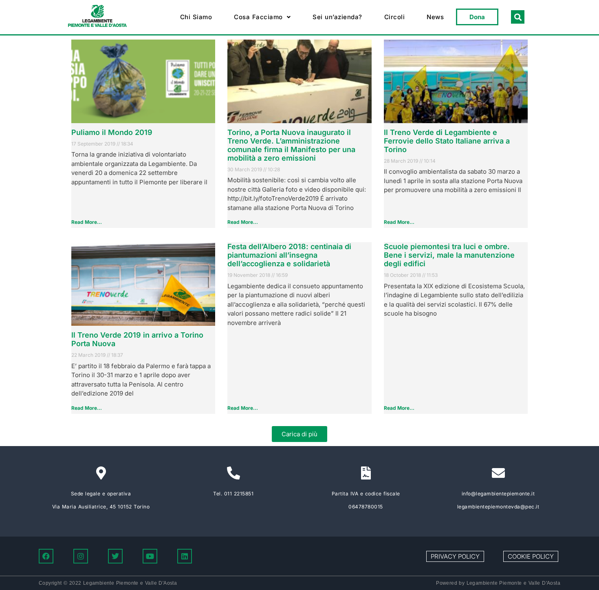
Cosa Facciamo (258, 17)
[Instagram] (80, 556)
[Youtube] (150, 556)
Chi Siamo (196, 17)
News (435, 17)
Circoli (394, 17)
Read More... (86, 222)
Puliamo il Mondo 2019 (111, 132)
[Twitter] (115, 556)
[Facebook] (46, 556)
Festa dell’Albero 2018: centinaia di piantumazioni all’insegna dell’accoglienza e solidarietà (289, 255)
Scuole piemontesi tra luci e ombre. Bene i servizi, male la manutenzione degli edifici (449, 255)
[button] (262, 17)
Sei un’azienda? (337, 17)
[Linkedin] (184, 556)
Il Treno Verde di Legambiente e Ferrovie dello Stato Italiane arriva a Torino (447, 141)
